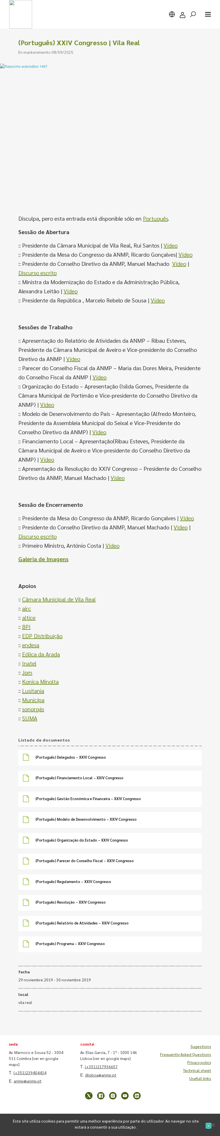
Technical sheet (197, 1070)
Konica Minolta (40, 681)
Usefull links (200, 1078)
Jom (27, 672)
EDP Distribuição (42, 635)
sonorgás (33, 709)
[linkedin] (137, 1095)
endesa (30, 645)
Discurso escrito (37, 272)
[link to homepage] (20, 14)
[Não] (213, 1125)
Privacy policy (199, 1062)
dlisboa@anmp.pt (100, 1074)
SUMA (29, 718)
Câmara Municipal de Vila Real (59, 599)
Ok (208, 1126)
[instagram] (113, 1095)
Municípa (33, 699)
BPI (26, 626)
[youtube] (125, 1095)
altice (29, 617)
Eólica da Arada (41, 654)
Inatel (29, 663)
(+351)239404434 (29, 1072)
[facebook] (101, 1095)
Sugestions (200, 1046)
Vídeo (171, 245)
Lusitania (33, 690)
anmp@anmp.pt (28, 1080)
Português (155, 218)
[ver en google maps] (112, 1058)
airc (26, 608)
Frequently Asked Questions (185, 1054)
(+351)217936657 (101, 1066)
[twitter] (89, 1095)
